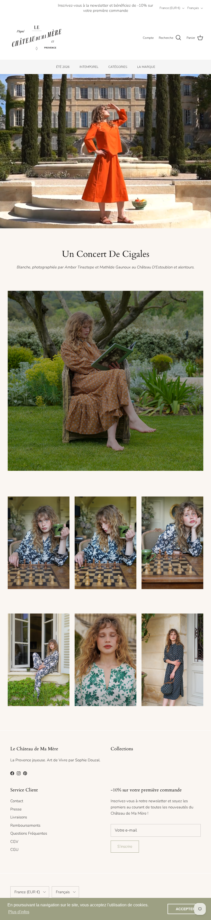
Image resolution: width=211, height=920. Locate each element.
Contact (16, 801)
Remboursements (25, 825)
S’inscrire (124, 846)
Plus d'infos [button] (18, 912)
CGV (14, 841)
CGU (14, 849)
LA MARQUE (146, 67)
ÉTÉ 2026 (62, 67)
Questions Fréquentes (28, 833)
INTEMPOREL (89, 67)
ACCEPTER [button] (185, 909)
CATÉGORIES (117, 67)
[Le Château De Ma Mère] (37, 38)
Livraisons (18, 817)
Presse (16, 809)
